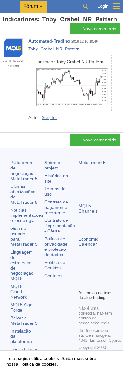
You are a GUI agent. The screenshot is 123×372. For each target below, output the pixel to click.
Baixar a (24, 320)
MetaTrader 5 (92, 162)
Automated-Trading (49, 40)
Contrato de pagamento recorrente (56, 207)
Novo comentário (99, 28)
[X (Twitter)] (102, 274)
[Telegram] (92, 274)
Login (102, 6)
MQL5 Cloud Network (18, 292)
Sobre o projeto (52, 165)
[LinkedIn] (92, 284)
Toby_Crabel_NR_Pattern (53, 48)
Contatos (53, 275)
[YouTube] (82, 284)
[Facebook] (82, 274)
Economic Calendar (88, 242)
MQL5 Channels (88, 208)
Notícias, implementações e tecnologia (26, 215)
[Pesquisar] (85, 6)
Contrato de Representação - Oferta (59, 225)
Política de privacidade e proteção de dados (55, 246)
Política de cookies (38, 364)
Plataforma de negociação (24, 170)
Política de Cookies (54, 265)
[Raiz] (4, 30)
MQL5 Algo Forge (21, 307)
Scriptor (49, 117)
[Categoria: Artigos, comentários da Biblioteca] (12, 30)
